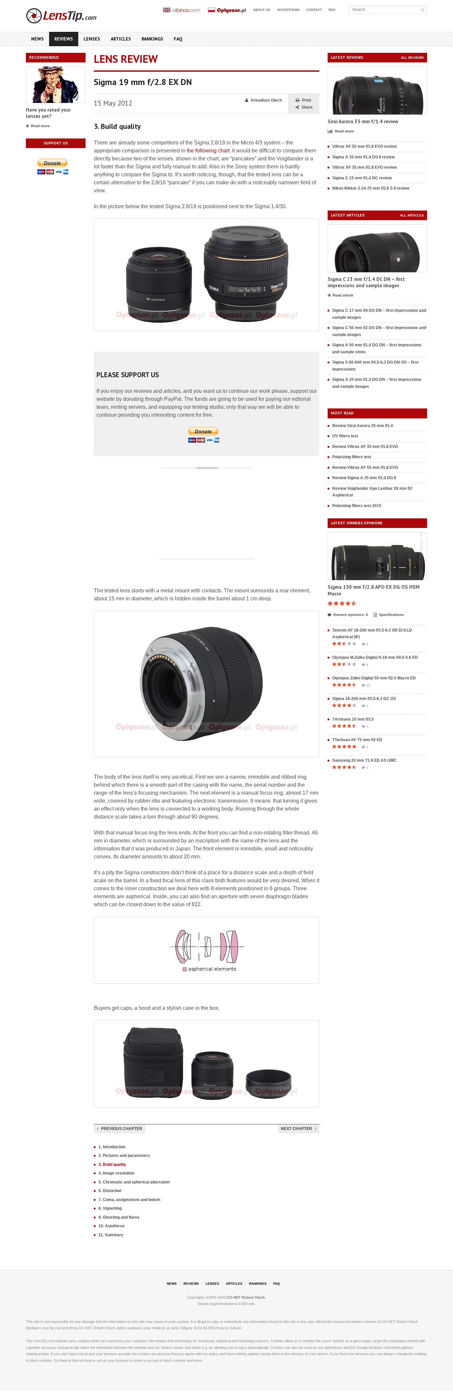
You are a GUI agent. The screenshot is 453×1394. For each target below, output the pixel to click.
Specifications (391, 615)
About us (261, 10)
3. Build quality (112, 1164)
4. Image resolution (116, 1173)
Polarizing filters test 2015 (356, 505)
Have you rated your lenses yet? (48, 113)
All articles (412, 215)
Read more (40, 126)
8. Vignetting (110, 1208)
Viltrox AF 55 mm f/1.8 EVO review (364, 146)
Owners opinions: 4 (350, 615)
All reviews (412, 57)
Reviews (63, 39)
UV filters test (345, 436)
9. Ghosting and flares (119, 1217)
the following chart (208, 150)
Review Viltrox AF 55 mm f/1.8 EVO (365, 467)
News (37, 39)
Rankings (152, 39)
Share (307, 107)
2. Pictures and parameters (124, 1155)
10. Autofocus (111, 1226)
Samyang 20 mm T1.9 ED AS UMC (364, 760)
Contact (314, 10)
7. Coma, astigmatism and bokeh (129, 1199)
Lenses (92, 39)
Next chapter (296, 1128)
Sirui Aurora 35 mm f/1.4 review (363, 121)
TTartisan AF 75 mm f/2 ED (357, 740)
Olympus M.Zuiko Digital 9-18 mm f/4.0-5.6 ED (375, 657)
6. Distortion (109, 1190)
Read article (343, 295)
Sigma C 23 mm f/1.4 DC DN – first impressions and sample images (366, 282)
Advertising (288, 10)
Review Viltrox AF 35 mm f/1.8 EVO (365, 446)
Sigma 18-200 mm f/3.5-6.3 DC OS (364, 698)
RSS (332, 10)
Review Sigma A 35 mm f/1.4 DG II (364, 478)
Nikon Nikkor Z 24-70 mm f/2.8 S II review (370, 188)
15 (368, 685)
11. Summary (110, 1235)
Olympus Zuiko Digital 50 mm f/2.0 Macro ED (374, 678)
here (63, 1360)
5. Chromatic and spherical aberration (134, 1182)
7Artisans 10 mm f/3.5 (353, 719)
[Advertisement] (206, 513)
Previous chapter (121, 1128)
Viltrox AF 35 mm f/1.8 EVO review (364, 167)
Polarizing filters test (351, 457)
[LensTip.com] (70, 14)
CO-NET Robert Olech (246, 1297)
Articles (121, 39)
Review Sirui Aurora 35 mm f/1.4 (362, 425)
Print (306, 100)
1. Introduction (111, 1147)
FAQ (178, 39)
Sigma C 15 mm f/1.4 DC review (362, 178)
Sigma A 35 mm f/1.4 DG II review (363, 157)
